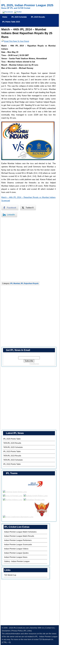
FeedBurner (34, 364)
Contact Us (49, 628)
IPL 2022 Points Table (12, 464)
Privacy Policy (17, 631)
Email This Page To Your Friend (16, 41)
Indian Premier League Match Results (19, 536)
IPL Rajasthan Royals (30, 283)
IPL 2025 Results (38, 17)
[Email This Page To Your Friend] (2, 41)
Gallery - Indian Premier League (17, 561)
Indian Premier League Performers (18, 540)
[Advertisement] (30, 249)
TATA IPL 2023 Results (12, 456)
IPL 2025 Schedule (19, 17)
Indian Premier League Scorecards (18, 545)
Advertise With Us (37, 628)
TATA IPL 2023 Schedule (13, 460)
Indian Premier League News (15, 557)
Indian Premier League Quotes (16, 553)
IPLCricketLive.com (21, 628)
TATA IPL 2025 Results (12, 443)
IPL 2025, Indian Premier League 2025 (27, 5)
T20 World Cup (10, 575)
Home (4, 17)
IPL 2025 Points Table (12, 439)
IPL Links (27, 631)
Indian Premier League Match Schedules (20, 532)
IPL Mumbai (15, 283)
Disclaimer (6, 631)
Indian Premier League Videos (16, 549)
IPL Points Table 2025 (11, 22)
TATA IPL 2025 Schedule (13, 447)
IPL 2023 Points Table (12, 451)
